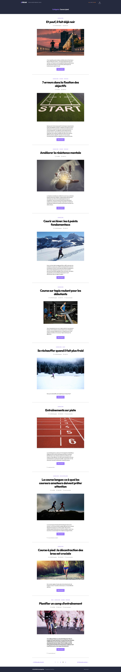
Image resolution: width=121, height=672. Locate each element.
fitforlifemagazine (58, 25)
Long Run (56, 537)
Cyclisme (61, 78)
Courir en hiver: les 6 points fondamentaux (60, 222)
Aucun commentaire (69, 297)
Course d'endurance (51, 537)
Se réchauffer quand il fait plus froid (60, 350)
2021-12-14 (64, 156)
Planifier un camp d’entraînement (60, 603)
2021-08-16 (59, 490)
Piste (54, 467)
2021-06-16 (59, 607)
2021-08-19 (61, 413)
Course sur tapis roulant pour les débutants (60, 292)
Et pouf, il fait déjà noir (60, 22)
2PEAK (58, 89)
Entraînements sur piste (60, 410)
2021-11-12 (66, 354)
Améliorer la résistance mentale (60, 153)
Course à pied (60, 18)
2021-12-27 (64, 89)
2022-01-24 (66, 25)
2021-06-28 (61, 557)
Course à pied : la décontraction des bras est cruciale (60, 551)
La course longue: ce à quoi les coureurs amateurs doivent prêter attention (60, 483)
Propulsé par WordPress (49, 669)
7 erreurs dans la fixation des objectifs (60, 84)
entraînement (50, 467)
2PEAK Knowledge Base (39, 669)
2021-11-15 (66, 228)
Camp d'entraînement (51, 653)
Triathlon (66, 78)
